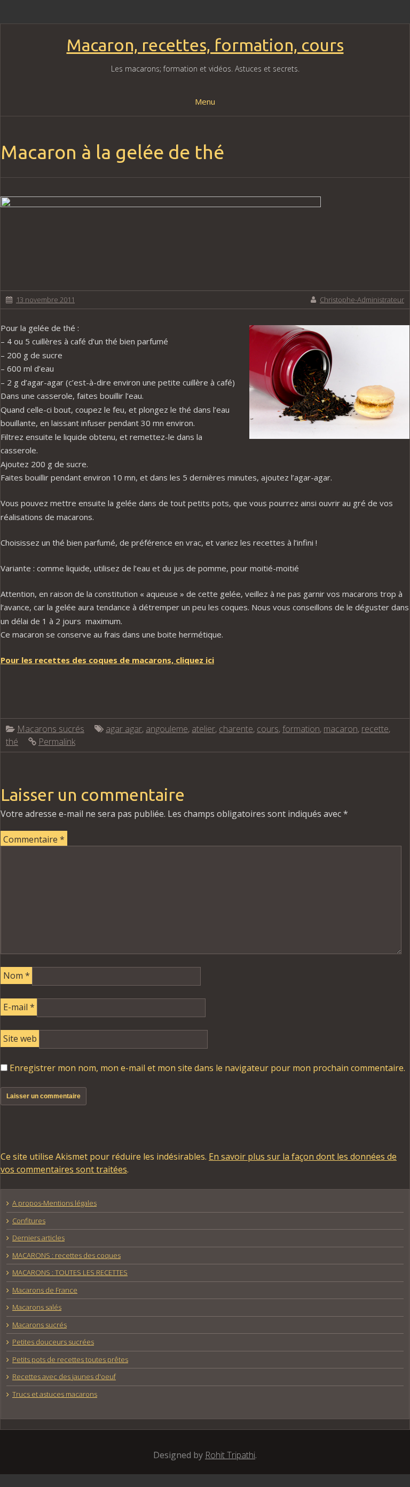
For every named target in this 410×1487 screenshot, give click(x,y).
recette (375, 729)
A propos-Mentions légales (54, 1203)
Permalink (56, 742)
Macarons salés (36, 1307)
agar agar (124, 729)
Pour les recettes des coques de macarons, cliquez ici (107, 660)
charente (236, 729)
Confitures (28, 1220)
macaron (341, 729)
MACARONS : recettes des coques (66, 1255)
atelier (203, 729)
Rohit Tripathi (230, 1455)
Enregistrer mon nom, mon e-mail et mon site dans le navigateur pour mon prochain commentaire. (207, 1068)
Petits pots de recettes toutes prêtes (70, 1359)
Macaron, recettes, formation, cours (205, 44)
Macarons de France (44, 1290)
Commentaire (34, 839)
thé (12, 742)
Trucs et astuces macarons (54, 1394)
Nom (16, 975)
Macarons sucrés (50, 729)
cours (268, 729)
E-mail (19, 1007)
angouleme (167, 729)
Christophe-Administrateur (362, 299)
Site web (20, 1038)
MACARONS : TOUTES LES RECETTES (70, 1272)
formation (301, 729)
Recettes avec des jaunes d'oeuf (64, 1376)
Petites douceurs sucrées (53, 1342)
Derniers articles (38, 1237)
